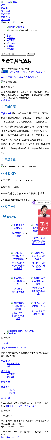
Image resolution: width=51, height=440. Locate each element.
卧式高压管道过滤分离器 (38, 312)
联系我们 (5, 19)
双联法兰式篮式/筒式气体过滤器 (38, 266)
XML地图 (31, 406)
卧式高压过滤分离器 (18, 234)
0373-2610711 (27, 331)
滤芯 (25, 71)
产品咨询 (5, 100)
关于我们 (5, 11)
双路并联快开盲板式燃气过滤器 (18, 316)
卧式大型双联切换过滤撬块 (18, 290)
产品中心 (5, 8)
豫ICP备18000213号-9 (16, 406)
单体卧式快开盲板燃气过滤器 (38, 291)
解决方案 (5, 14)
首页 (3, 5)
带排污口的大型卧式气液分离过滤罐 (18, 266)
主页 (3, 77)
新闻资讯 (5, 17)
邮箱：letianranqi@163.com (13, 348)
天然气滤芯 (36, 71)
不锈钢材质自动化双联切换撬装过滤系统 (38, 241)
